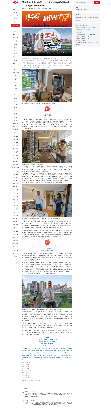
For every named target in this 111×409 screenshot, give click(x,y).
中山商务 (15, 231)
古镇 (15, 88)
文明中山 (15, 218)
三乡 (15, 104)
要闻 (15, 12)
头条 (15, 6)
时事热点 (15, 35)
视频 (15, 44)
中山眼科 (15, 209)
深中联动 (15, 38)
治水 (15, 31)
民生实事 (15, 225)
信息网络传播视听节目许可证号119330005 (86, 28)
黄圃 (15, 114)
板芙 (15, 107)
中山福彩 (15, 177)
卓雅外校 (15, 139)
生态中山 (15, 161)
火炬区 (15, 85)
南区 (15, 111)
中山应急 (15, 237)
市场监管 (15, 183)
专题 (15, 41)
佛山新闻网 (91, 17)
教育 (15, 22)
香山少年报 (15, 130)
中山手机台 (15, 76)
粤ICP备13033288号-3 (81, 25)
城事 (15, 19)
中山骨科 (15, 212)
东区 (15, 82)
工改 (15, 28)
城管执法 (15, 155)
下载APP (85, 9)
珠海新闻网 (78, 17)
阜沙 (15, 95)
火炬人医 (15, 206)
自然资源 (15, 240)
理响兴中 (15, 142)
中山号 (15, 79)
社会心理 (15, 193)
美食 (15, 54)
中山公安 (15, 250)
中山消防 (15, 145)
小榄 (15, 92)
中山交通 (15, 152)
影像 (15, 47)
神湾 (15, 120)
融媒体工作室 (15, 73)
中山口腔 (15, 215)
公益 (15, 69)
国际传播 (15, 25)
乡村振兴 (15, 164)
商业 (15, 263)
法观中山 (15, 228)
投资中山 (15, 221)
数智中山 (15, 187)
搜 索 (97, 2)
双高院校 (15, 149)
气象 (15, 133)
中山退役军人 (15, 168)
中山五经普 (15, 244)
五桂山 (15, 98)
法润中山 (15, 180)
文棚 (15, 259)
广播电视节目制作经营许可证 (83, 30)
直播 (15, 50)
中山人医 (15, 199)
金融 (15, 256)
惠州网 (96, 17)
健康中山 (15, 63)
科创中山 (15, 247)
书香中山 (15, 57)
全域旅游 (15, 126)
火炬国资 (15, 174)
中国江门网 (85, 17)
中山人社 (15, 158)
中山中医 (15, 196)
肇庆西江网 (78, 20)
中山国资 (15, 136)
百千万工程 (15, 16)
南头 (15, 117)
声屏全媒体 (15, 123)
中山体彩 (15, 171)
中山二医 (15, 202)
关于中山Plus (79, 9)
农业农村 (15, 253)
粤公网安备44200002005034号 (83, 32)
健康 (15, 60)
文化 (15, 66)
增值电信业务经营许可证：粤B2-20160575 (86, 34)
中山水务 (15, 190)
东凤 (15, 101)
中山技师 (15, 234)
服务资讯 (15, 9)
